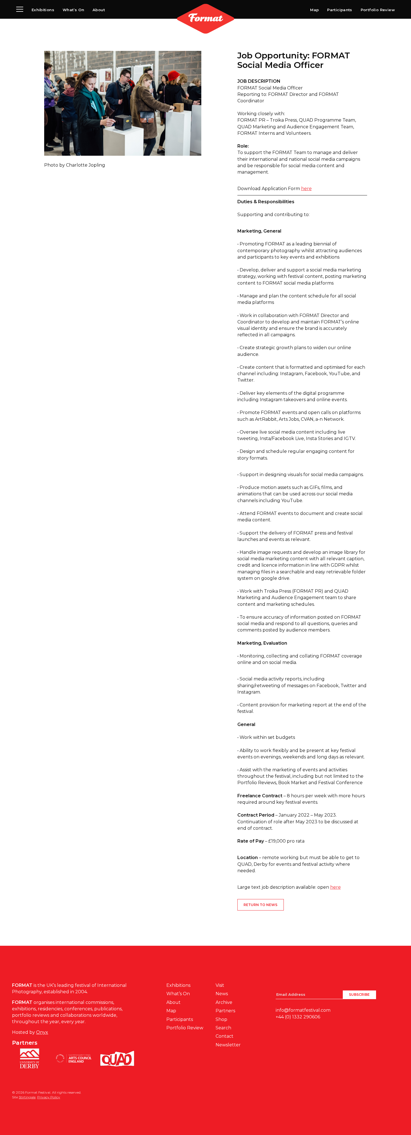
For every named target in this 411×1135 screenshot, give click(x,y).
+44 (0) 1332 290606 (298, 1017)
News (222, 993)
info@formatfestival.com (303, 1010)
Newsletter (228, 1044)
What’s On (73, 10)
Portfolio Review (378, 10)
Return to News (260, 905)
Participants (339, 10)
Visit (220, 985)
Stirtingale (27, 1097)
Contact (224, 1036)
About (99, 10)
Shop (221, 1019)
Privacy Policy (48, 1097)
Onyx (42, 1032)
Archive (224, 1002)
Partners (225, 1010)
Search (223, 1027)
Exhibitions (43, 10)
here (306, 188)
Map (314, 10)
